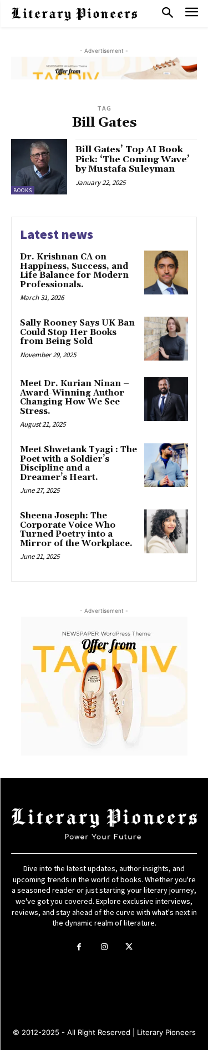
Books (22, 190)
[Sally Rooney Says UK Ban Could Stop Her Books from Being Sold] (166, 339)
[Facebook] (79, 947)
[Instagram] (104, 947)
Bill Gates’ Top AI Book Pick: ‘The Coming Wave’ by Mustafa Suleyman (132, 159)
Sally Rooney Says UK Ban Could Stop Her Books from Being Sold (77, 332)
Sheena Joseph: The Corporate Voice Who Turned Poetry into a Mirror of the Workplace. (76, 530)
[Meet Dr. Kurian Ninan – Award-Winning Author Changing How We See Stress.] (166, 399)
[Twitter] (129, 947)
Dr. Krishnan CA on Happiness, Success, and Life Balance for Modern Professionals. (74, 271)
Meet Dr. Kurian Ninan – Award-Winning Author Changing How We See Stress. (74, 397)
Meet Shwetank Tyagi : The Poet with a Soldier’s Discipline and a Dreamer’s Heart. (78, 463)
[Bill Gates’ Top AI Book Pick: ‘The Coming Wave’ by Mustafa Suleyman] (39, 167)
